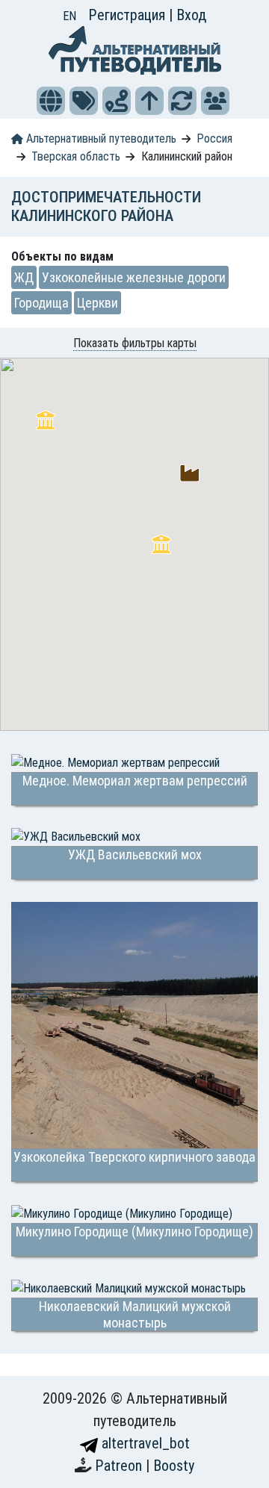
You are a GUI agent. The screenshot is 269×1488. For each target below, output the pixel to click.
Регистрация (128, 15)
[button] (51, 101)
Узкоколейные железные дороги (134, 277)
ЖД (24, 277)
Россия (214, 138)
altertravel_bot (144, 1443)
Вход (191, 15)
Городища (41, 303)
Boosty (173, 1466)
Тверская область (75, 156)
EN (69, 16)
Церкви (97, 303)
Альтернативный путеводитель (99, 138)
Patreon (120, 1466)
